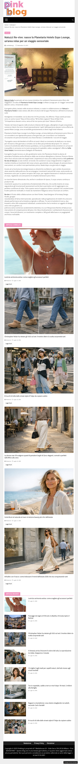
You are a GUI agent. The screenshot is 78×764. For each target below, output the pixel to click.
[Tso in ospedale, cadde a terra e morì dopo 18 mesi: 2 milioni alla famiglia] (15, 692)
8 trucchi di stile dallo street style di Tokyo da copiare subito (25, 396)
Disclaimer (51, 743)
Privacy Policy (39, 743)
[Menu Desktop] (6, 20)
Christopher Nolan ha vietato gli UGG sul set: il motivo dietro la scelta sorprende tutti (34, 337)
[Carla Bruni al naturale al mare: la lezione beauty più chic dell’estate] (39, 491)
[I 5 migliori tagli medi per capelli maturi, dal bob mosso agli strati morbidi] (15, 674)
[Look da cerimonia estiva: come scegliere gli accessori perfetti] (39, 251)
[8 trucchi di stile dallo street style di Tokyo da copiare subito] (39, 370)
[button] (73, 20)
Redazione (27, 743)
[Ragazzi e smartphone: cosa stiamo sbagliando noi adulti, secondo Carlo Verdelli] (15, 709)
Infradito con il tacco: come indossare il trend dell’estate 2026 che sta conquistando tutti (36, 577)
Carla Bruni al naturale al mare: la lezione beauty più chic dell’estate (28, 517)
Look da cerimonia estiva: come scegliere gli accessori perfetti (26, 277)
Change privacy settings (70, 762)
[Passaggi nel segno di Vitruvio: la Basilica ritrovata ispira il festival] (15, 622)
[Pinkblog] (15, 8)
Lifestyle (7, 33)
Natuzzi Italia (9, 100)
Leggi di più (9, 284)
